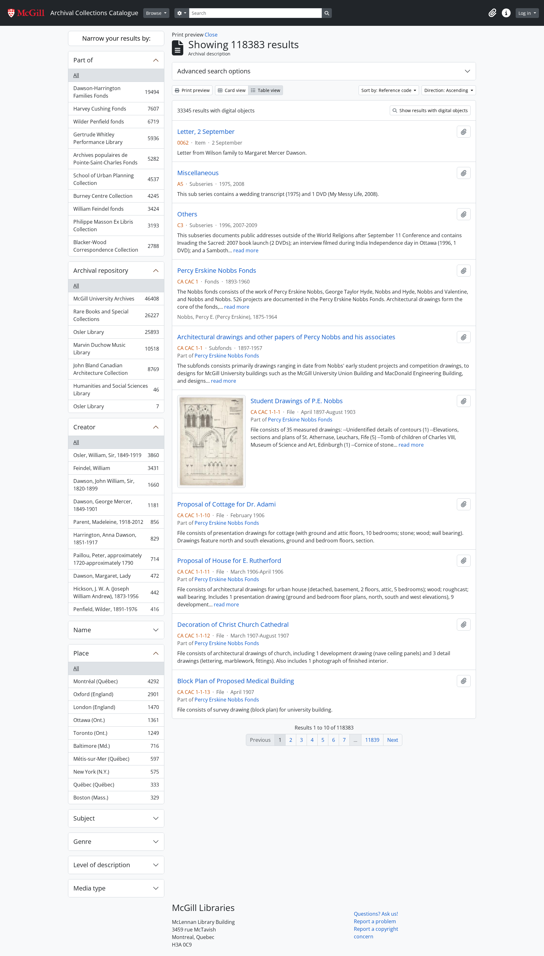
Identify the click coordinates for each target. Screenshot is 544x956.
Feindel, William (116, 470)
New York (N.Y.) (116, 773)
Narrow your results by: (116, 38)
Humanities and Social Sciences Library (116, 389)
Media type (89, 888)
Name (82, 630)
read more (245, 250)
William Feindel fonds (116, 210)
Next (392, 739)
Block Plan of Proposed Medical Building (235, 681)
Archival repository (100, 270)
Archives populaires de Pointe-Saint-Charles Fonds (116, 159)
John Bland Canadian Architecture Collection (116, 369)
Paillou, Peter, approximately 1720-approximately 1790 (116, 559)
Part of (83, 60)
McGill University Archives (116, 300)
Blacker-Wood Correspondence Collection (116, 246)
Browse (154, 13)
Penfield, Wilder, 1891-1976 (116, 610)
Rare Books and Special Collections (116, 315)
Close (211, 34)
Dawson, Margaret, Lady (116, 577)
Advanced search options (214, 71)
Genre (82, 841)
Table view (268, 90)
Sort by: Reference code (387, 90)
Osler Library (116, 334)
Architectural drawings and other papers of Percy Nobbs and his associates (286, 337)
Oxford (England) (116, 696)
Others (187, 214)
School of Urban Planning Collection (116, 179)
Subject (84, 818)
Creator (84, 427)
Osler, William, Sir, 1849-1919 (116, 457)
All (76, 75)
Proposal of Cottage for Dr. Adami (226, 504)
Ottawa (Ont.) (116, 722)
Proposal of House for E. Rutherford (229, 560)
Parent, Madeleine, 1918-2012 (116, 523)
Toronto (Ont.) (116, 735)
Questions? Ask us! (376, 913)
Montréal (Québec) (116, 683)
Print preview (195, 90)
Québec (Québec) (116, 786)
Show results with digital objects (433, 110)
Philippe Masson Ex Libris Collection (116, 225)
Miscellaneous (198, 173)
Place (81, 653)
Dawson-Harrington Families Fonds (116, 92)
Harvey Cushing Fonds (116, 110)
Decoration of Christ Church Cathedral (233, 624)
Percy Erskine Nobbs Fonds (216, 270)
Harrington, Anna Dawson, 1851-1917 (116, 538)
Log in (525, 13)
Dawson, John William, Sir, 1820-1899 (116, 485)
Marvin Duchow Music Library (116, 348)
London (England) (116, 709)
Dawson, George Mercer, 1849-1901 (116, 505)
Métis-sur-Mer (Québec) (116, 760)
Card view (235, 90)
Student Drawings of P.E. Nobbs (297, 401)
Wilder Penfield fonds (116, 123)
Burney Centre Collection (116, 197)
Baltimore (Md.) (116, 747)
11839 (372, 739)
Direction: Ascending (446, 90)
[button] (492, 13)
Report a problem (375, 921)
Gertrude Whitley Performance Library (116, 138)
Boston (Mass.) (116, 799)
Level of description (101, 865)
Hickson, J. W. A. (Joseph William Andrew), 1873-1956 (116, 592)
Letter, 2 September (206, 131)
